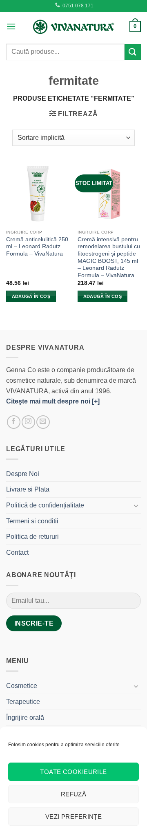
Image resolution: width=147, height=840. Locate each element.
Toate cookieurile (73, 771)
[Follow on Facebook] (13, 422)
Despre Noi (22, 473)
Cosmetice (21, 685)
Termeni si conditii (32, 521)
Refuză (74, 794)
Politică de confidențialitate (45, 505)
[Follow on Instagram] (28, 422)
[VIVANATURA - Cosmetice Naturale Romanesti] (73, 26)
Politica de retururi (32, 536)
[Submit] (133, 52)
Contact (17, 552)
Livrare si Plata (27, 489)
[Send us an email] (43, 422)
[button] (11, 26)
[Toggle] (136, 505)
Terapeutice (23, 701)
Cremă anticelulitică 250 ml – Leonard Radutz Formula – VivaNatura (37, 246)
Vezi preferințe (73, 816)
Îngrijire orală (25, 717)
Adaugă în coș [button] (31, 296)
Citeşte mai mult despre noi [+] (53, 401)
